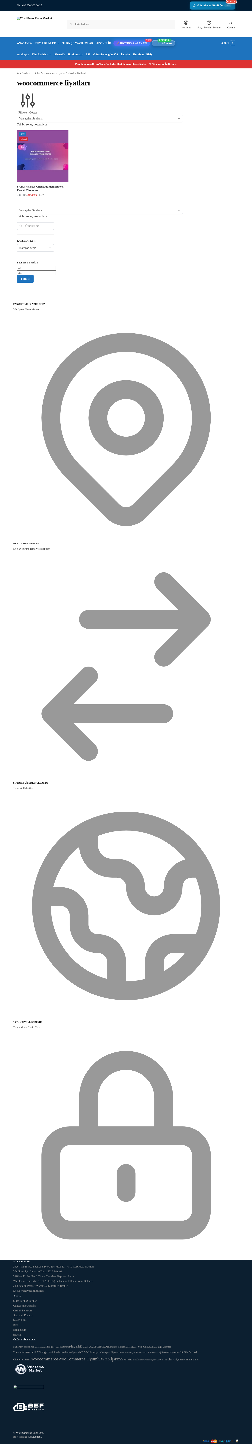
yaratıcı (128, 1359)
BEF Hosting (20, 1436)
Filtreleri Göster (27, 112)
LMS (38, 1352)
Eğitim (134, 1347)
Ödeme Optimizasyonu (146, 1360)
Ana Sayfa (22, 73)
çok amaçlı (163, 1359)
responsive (119, 1352)
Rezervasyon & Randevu (147, 1352)
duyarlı (75, 1346)
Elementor (99, 1346)
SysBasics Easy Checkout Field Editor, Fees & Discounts (40, 188)
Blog (15, 1325)
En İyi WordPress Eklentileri (28, 1290)
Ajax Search (24, 1346)
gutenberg (154, 1347)
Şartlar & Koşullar (23, 1315)
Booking (56, 1347)
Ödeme (231, 27)
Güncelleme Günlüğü (216, 4)
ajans (15, 1346)
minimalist (63, 1352)
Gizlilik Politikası (22, 1310)
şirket (195, 1359)
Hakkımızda (19, 1329)
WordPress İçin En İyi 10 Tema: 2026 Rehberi (37, 1271)
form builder (143, 1346)
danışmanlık (65, 1346)
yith (135, 1360)
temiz (28, 1359)
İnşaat (173, 1360)
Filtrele (25, 278)
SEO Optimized (173, 1352)
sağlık (160, 1352)
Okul (94, 1352)
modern (86, 1352)
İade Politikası (20, 1320)
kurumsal (29, 1352)
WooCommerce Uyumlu (79, 1359)
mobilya (71, 1352)
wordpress (112, 1359)
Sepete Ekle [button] (42, 202)
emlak (128, 1347)
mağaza (45, 1352)
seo (165, 1352)
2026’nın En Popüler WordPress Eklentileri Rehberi (40, 1286)
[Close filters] (18, 300)
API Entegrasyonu (38, 1347)
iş (160, 1346)
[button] (228, 43)
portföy (110, 1352)
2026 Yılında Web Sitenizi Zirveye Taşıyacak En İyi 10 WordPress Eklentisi (53, 1266)
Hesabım (186, 27)
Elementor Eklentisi (116, 1346)
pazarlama (101, 1352)
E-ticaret (85, 1346)
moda (78, 1352)
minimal (54, 1352)
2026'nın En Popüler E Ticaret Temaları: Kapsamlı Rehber (44, 1276)
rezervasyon (130, 1352)
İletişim (17, 1334)
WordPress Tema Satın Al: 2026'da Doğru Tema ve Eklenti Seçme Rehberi (53, 1281)
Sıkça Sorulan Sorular (209, 27)
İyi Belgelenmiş (184, 1359)
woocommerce (45, 1358)
